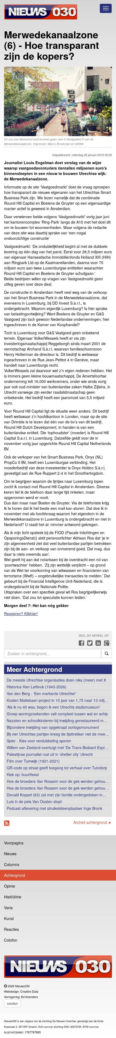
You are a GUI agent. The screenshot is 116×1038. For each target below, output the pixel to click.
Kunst (9, 918)
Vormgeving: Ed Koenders (21, 997)
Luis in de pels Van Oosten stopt (34, 801)
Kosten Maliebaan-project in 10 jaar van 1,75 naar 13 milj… (57, 700)
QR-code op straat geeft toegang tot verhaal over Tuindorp (57, 767)
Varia (8, 907)
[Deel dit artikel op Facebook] (81, 644)
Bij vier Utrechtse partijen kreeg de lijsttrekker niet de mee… (58, 734)
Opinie (9, 886)
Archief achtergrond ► (92, 822)
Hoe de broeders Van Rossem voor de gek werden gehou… (58, 781)
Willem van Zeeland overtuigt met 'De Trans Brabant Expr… (58, 747)
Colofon (10, 940)
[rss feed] (6, 823)
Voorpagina (13, 842)
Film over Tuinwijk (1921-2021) (33, 761)
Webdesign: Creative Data (21, 991)
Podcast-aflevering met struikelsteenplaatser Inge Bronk (54, 808)
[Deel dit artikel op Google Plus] (105, 644)
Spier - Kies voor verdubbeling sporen (39, 740)
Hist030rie (12, 896)
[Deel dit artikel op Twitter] (89, 644)
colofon (12, 1003)
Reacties (11, 929)
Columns (11, 864)
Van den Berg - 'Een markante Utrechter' (41, 693)
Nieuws (10, 853)
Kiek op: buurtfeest (23, 774)
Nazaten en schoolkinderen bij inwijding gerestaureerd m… (57, 720)
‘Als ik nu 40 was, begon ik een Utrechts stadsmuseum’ (53, 707)
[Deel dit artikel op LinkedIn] (97, 644)
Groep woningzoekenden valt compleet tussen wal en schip (57, 713)
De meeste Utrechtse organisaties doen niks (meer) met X (56, 680)
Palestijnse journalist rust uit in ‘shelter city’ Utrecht (50, 754)
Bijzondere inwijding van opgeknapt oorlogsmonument (53, 727)
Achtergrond (14, 875)
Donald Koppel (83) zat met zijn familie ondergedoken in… (56, 794)
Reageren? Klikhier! (21, 613)
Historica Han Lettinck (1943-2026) (36, 686)
